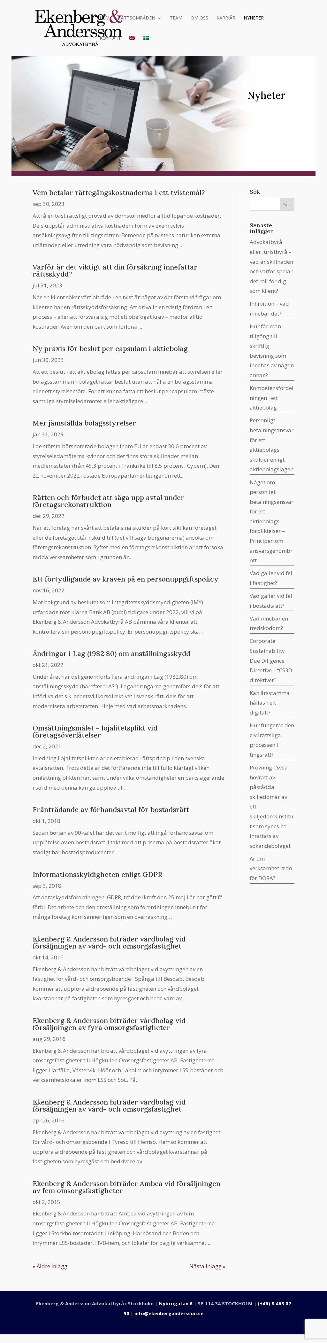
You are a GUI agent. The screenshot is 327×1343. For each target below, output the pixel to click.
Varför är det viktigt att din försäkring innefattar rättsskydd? (115, 270)
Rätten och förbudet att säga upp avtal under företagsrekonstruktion (108, 501)
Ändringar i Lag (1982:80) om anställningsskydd (111, 653)
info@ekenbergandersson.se (168, 1313)
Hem (105, 18)
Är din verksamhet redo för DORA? (271, 868)
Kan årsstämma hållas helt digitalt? (270, 702)
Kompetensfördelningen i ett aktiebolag (271, 397)
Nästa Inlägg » (207, 1266)
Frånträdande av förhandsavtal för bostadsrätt (111, 809)
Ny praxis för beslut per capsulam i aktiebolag (110, 348)
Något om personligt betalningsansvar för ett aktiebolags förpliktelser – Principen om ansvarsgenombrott (271, 521)
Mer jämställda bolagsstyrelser (84, 422)
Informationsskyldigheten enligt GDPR (98, 874)
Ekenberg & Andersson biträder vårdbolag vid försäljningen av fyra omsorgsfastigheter (109, 1024)
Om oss (199, 18)
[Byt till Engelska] (132, 46)
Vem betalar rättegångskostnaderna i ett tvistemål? (119, 192)
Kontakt (110, 38)
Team (176, 18)
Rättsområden (136, 18)
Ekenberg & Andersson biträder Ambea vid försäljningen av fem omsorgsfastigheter (126, 1187)
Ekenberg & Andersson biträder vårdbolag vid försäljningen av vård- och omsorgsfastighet (109, 942)
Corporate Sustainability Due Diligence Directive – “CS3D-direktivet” (272, 660)
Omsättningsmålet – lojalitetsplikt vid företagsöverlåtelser (95, 731)
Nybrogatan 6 (176, 1303)
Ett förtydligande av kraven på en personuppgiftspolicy (125, 578)
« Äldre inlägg (50, 1266)
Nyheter (254, 18)
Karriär (226, 18)
